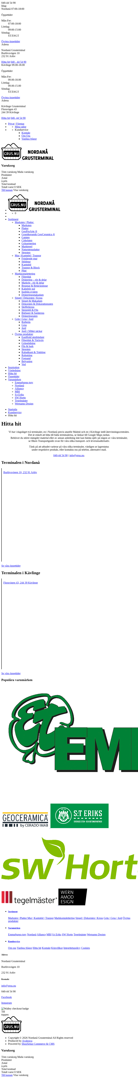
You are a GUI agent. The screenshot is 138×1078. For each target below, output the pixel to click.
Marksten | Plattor (24, 222)
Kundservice (14, 941)
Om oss (12, 948)
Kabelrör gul (28, 288)
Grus (24, 325)
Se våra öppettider (11, 565)
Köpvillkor (57, 948)
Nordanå (19, 385)
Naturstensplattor (31, 249)
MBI (17, 391)
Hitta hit (5, 61)
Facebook (6, 997)
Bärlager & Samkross (33, 313)
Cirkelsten (27, 240)
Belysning (27, 361)
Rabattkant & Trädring (33, 352)
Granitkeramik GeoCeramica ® (38, 234)
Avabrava (27, 1040)
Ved (24, 364)
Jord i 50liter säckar (32, 331)
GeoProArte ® (29, 231)
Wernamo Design (24, 403)
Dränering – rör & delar (34, 279)
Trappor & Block (31, 267)
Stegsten (26, 252)
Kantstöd (26, 264)
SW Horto (20, 397)
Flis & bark (27, 346)
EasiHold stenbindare (33, 337)
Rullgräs (26, 322)
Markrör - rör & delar (33, 282)
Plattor (25, 228)
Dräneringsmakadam (33, 294)
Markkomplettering (25, 273)
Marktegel (27, 246)
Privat (11, 123)
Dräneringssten (30, 316)
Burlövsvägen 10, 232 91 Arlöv (20, 472)
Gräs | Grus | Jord (24, 319)
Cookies (85, 948)
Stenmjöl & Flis (30, 310)
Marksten (26, 225)
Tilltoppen (5, 1013)
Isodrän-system (30, 291)
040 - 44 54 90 (18, 61)
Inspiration (13, 367)
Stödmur (26, 261)
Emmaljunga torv (24, 382)
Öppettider (13, 376)
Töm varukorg (9, 171)
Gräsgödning (28, 343)
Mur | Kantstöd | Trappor (28, 255)
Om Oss (26, 135)
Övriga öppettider (10, 41)
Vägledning (14, 370)
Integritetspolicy (71, 948)
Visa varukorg (20, 190)
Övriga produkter (24, 334)
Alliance (19, 388)
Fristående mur (29, 258)
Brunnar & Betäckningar (35, 285)
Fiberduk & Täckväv (33, 340)
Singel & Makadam (32, 300)
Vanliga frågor (29, 138)
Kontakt (26, 132)
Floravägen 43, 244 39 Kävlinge (20, 582)
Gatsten (26, 237)
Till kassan (7, 190)
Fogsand (26, 358)
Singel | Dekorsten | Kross (28, 297)
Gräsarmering (29, 243)
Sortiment (13, 219)
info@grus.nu (8, 985)
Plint (24, 270)
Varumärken (14, 379)
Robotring (27, 355)
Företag (20, 123)
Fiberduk (26, 276)
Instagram (6, 1002)
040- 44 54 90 (18, 118)
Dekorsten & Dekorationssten (37, 303)
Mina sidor (20, 126)
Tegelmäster (21, 400)
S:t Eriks (19, 394)
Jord (24, 328)
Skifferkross (28, 306)
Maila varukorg (25, 171)
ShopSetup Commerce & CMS (38, 1043)
